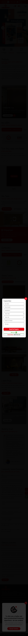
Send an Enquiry (14, 329)
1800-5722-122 (17, 334)
